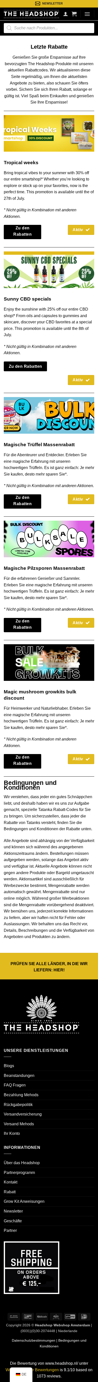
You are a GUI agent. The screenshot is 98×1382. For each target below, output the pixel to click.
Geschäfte (13, 1221)
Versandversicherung (23, 1114)
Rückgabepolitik (18, 1104)
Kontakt (10, 1182)
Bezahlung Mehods (21, 1095)
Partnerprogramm (19, 1172)
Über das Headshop (22, 1163)
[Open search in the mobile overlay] (49, 28)
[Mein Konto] (65, 13)
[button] (74, 13)
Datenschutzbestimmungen (33, 1340)
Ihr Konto (12, 1133)
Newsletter (13, 1211)
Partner (10, 1230)
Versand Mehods (19, 1124)
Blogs (9, 1066)
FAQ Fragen (15, 1085)
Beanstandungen (19, 1075)
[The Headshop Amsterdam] (31, 14)
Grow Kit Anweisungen (24, 1201)
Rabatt (10, 1192)
